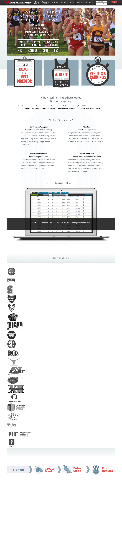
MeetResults (37, 3)
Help (114, 4)
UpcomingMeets (45, 3)
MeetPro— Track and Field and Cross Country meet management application (61, 223)
